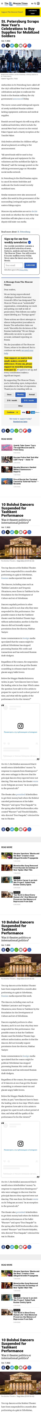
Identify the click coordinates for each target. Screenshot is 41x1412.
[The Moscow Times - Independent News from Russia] (16, 3)
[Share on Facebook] (3, 46)
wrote (35, 781)
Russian (4, 578)
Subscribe (30, 265)
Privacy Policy (23, 270)
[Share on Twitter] (8, 46)
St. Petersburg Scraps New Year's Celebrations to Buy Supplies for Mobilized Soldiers (20, 28)
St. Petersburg (24, 232)
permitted (20, 794)
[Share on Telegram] (12, 46)
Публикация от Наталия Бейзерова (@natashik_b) (22, 756)
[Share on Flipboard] (25, 46)
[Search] (35, 3)
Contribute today (33, 12)
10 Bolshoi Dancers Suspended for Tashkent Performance (17, 510)
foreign (26, 638)
